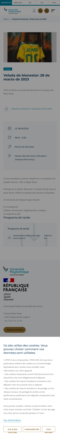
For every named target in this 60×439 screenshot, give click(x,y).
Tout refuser (48, 430)
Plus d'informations (12, 420)
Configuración (31, 429)
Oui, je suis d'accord (12, 430)
